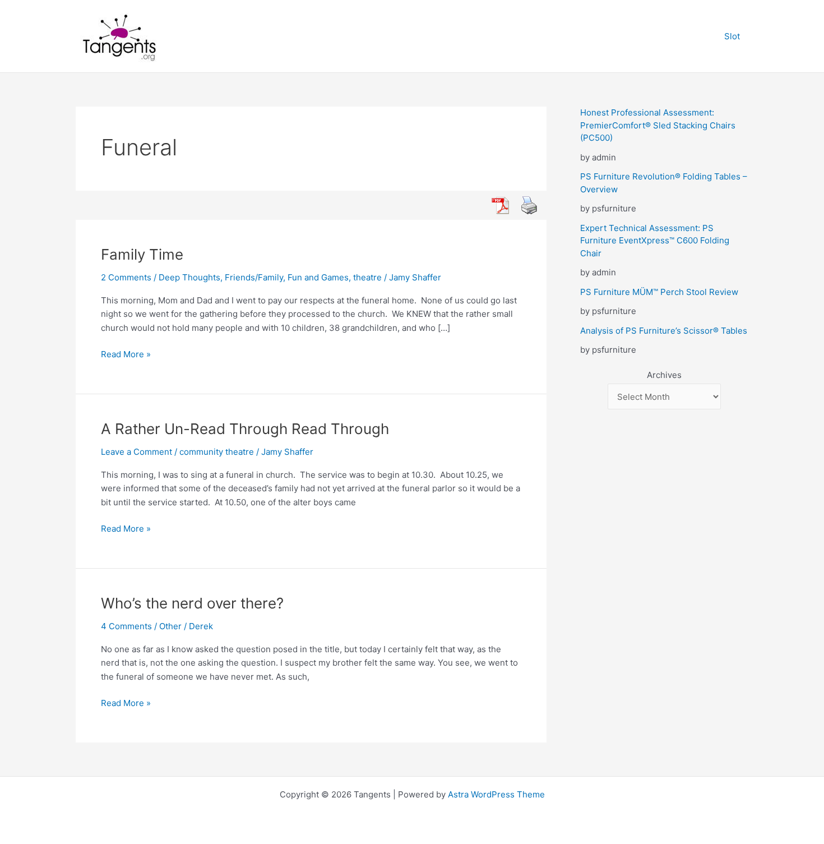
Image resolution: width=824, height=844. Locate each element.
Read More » (126, 355)
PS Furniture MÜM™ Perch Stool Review (659, 292)
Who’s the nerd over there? (192, 603)
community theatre (216, 451)
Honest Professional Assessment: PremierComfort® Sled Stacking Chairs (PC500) (657, 125)
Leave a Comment (136, 451)
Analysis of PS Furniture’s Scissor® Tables (663, 330)
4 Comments (126, 626)
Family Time (142, 254)
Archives (664, 375)
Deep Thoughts (189, 277)
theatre (367, 277)
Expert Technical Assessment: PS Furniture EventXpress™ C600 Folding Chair (654, 241)
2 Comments (126, 277)
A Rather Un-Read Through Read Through (245, 428)
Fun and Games (318, 277)
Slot (732, 36)
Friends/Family (254, 277)
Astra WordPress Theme (496, 794)
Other (170, 626)
